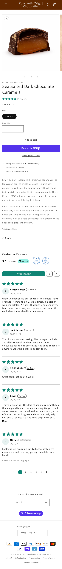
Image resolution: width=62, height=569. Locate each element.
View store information (17, 171)
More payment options (31, 155)
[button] (6, 5)
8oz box (9, 116)
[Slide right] (37, 76)
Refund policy (20, 558)
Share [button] (8, 238)
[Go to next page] (47, 472)
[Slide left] (24, 76)
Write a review (24, 273)
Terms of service (49, 558)
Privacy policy (34, 558)
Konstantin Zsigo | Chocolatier (29, 554)
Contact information (32, 562)
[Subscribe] (46, 502)
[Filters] (49, 273)
